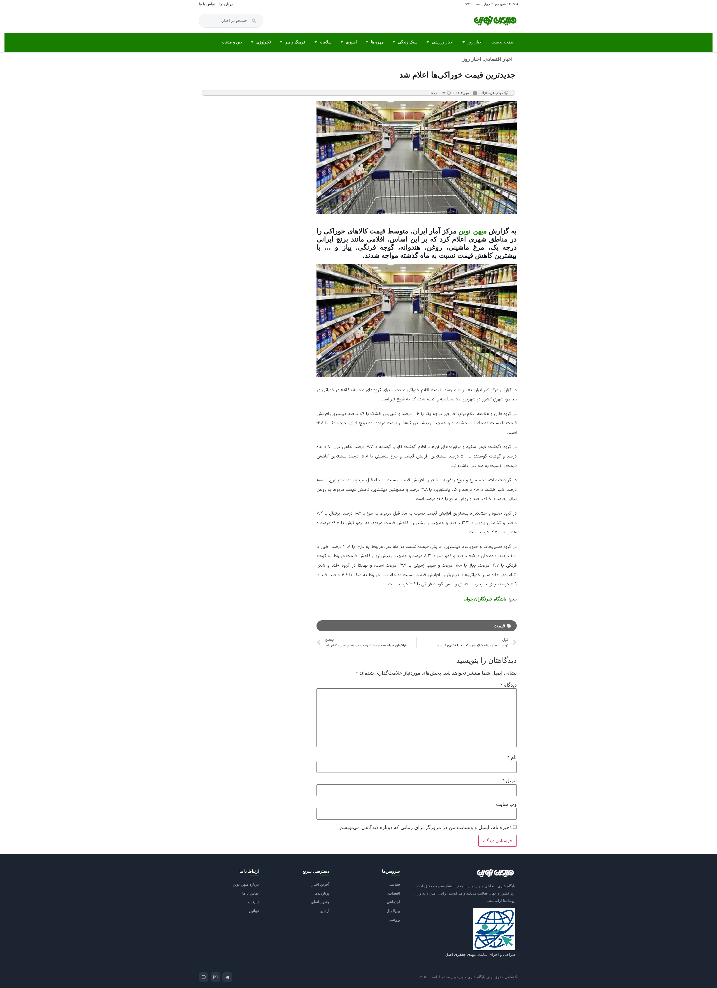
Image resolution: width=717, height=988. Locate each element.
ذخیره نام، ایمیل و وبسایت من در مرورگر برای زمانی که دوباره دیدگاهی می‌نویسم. (425, 827)
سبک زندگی (408, 42)
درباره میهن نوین (246, 884)
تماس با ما (207, 4)
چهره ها (377, 42)
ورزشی (394, 919)
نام (512, 757)
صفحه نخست (503, 42)
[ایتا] (203, 977)
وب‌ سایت (506, 804)
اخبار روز (475, 42)
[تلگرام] (227, 977)
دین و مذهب (232, 42)
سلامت (326, 42)
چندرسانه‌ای (320, 902)
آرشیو (324, 911)
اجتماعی (393, 902)
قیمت (499, 625)
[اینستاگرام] (215, 977)
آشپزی (351, 42)
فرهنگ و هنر (295, 42)
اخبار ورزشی (442, 42)
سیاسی (394, 884)
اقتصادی (393, 893)
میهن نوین (472, 231)
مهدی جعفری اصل (460, 954)
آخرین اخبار (320, 884)
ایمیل (509, 780)
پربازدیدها (322, 893)
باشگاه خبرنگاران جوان (485, 599)
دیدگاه (509, 684)
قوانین (254, 911)
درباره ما (226, 4)
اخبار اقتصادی (498, 59)
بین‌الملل (393, 911)
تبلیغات (253, 902)
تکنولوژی (263, 42)
